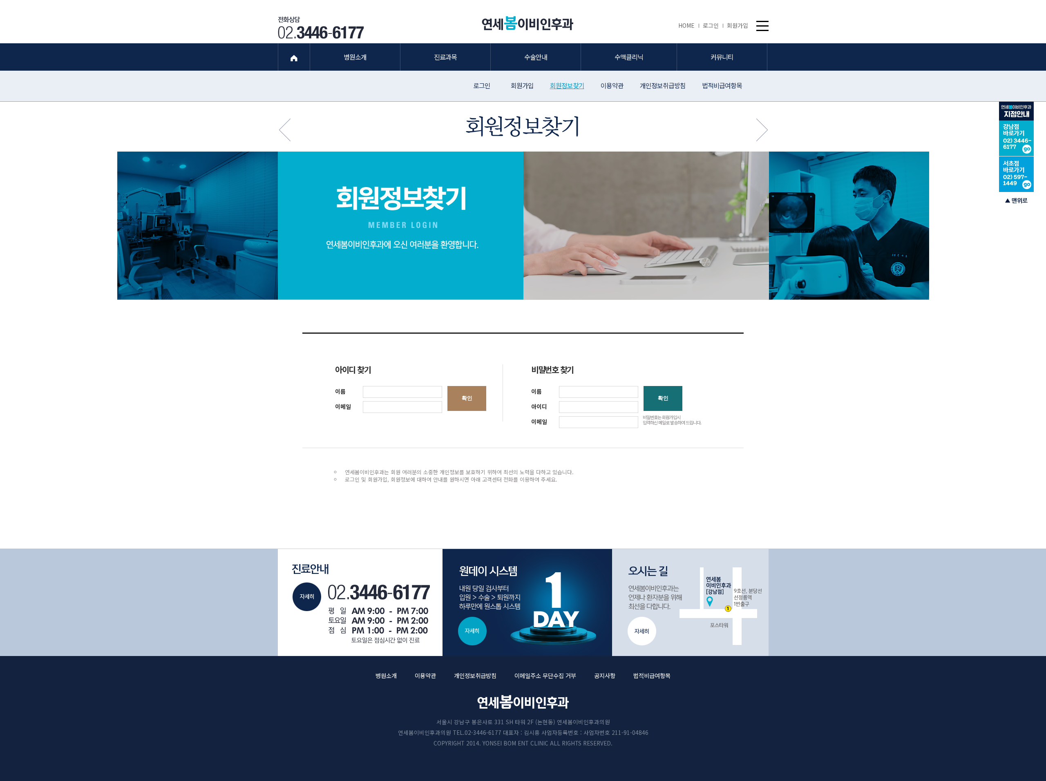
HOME (686, 25)
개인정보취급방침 (663, 85)
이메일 (343, 406)
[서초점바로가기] (1016, 174)
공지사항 (604, 675)
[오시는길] (686, 602)
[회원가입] (293, 129)
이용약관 (612, 85)
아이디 (539, 406)
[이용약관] (753, 129)
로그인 (711, 25)
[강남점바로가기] (1016, 138)
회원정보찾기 (567, 85)
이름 (340, 391)
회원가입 (737, 25)
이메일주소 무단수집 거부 (545, 675)
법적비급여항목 (722, 85)
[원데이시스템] (523, 602)
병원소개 (386, 675)
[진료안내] (359, 602)
